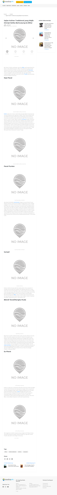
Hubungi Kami (45, 484)
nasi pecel (24, 119)
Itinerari (25, 5)
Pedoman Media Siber (47, 486)
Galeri (18, 5)
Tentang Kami (45, 483)
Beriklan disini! (20, 2)
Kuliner (4, 5)
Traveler (25, 74)
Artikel (21, 5)
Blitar (23, 67)
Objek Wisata (8, 5)
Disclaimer (45, 487)
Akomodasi (14, 5)
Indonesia (31, 70)
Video (29, 5)
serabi (18, 391)
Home (5, 14)
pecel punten (17, 202)
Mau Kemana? (27, 2)
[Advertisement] (24, 61)
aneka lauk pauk (7, 345)
